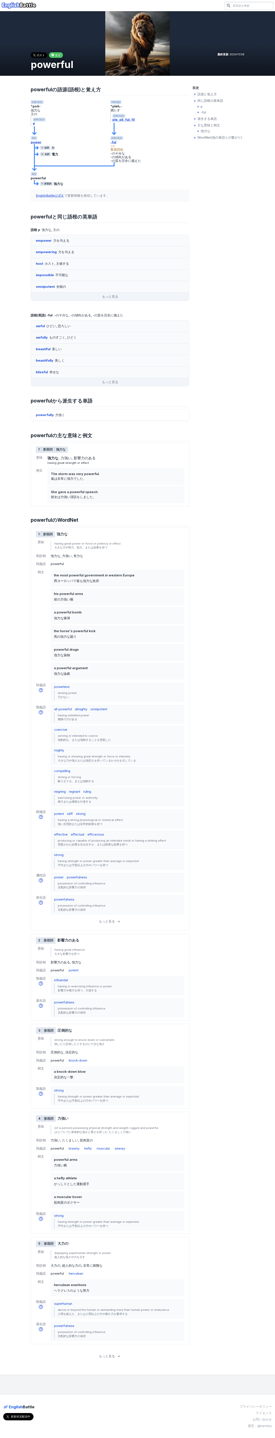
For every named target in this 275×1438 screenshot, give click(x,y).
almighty (81, 709)
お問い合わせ (262, 1419)
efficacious (95, 834)
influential (61, 980)
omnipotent (98, 709)
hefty (88, 1148)
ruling (87, 791)
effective (61, 834)
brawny (74, 1148)
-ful (113, 142)
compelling (62, 771)
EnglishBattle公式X (50, 195)
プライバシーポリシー (256, 1406)
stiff (70, 814)
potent (59, 814)
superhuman (63, 1304)
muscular (103, 1148)
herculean (76, 1273)
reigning (60, 791)
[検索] (229, 5)
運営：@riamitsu (260, 1426)
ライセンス (264, 1413)
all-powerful (63, 709)
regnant (74, 791)
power (36, 142)
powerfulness (77, 877)
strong (81, 814)
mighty (59, 750)
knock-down (78, 1060)
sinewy (120, 1148)
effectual (77, 834)
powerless (62, 687)
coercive (60, 730)
